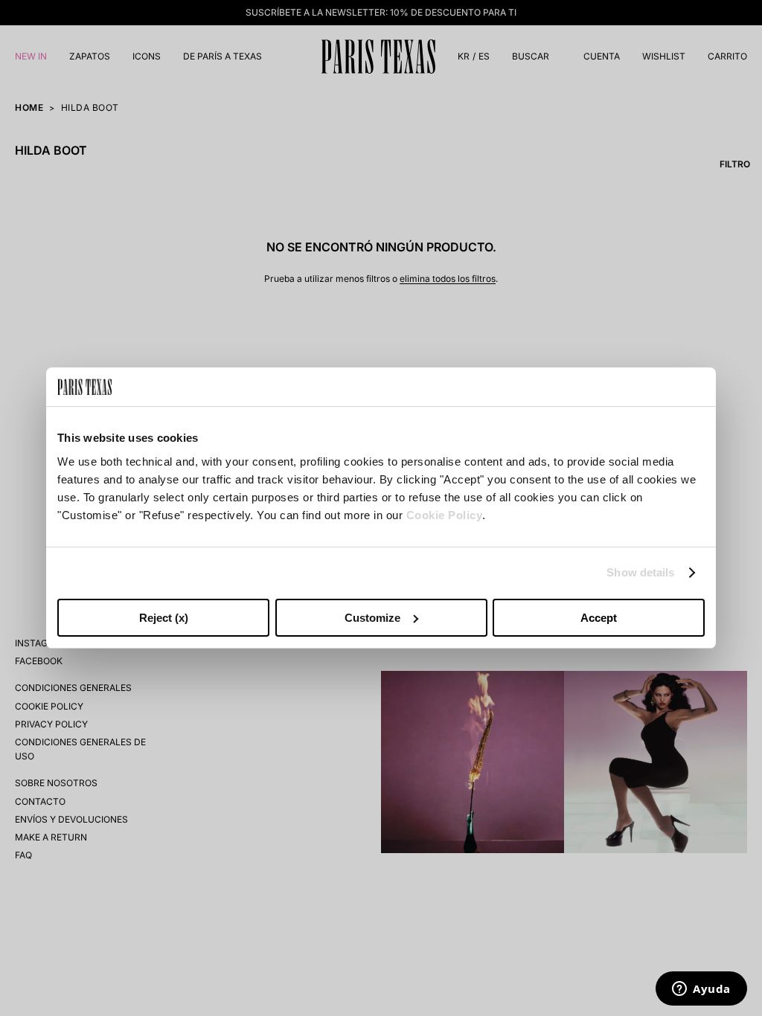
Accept (598, 617)
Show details (640, 572)
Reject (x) (163, 617)
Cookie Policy (444, 515)
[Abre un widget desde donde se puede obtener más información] (701, 990)
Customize (372, 617)
